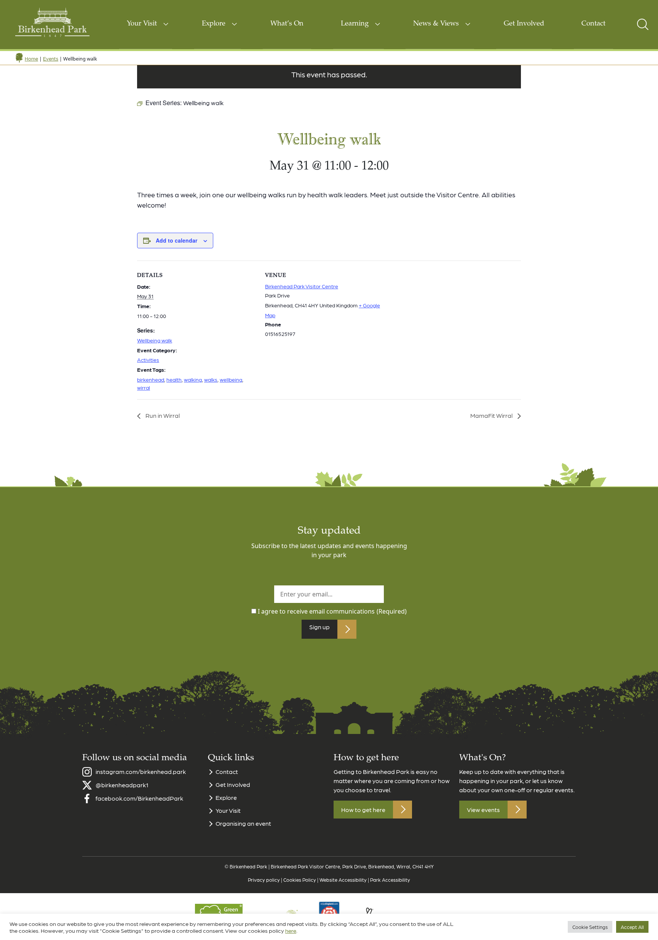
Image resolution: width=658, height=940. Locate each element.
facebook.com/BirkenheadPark (139, 798)
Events (50, 58)
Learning (355, 24)
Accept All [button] (632, 927)
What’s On (286, 24)
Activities (148, 359)
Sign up (319, 626)
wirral (143, 387)
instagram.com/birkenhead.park (141, 771)
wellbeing (231, 379)
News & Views (436, 24)
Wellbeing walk (154, 340)
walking (193, 379)
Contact (593, 24)
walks (210, 379)
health (174, 379)
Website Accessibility (343, 879)
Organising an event (243, 823)
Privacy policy (264, 879)
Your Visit (142, 24)
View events (483, 809)
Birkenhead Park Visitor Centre (301, 286)
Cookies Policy (299, 879)
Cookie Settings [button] (590, 927)
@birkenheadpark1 (122, 784)
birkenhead (150, 379)
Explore (213, 24)
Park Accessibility (390, 879)
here (290, 930)
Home (31, 58)
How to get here (363, 809)
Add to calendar (176, 240)
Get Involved (524, 24)
